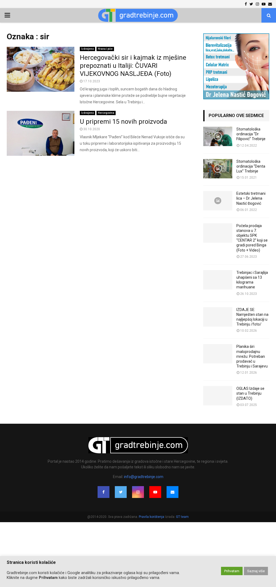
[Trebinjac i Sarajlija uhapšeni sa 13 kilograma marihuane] (217, 279)
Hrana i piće (105, 48)
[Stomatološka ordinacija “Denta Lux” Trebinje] (217, 168)
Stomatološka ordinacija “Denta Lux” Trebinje (250, 166)
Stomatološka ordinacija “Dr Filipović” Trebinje (250, 134)
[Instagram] (138, 492)
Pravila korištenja (152, 517)
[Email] (172, 492)
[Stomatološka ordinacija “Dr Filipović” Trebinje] (217, 136)
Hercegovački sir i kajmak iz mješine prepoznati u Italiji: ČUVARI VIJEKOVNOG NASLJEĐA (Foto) (133, 65)
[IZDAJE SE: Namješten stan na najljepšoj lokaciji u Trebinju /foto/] (217, 317)
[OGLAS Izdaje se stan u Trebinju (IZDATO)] (217, 395)
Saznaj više (256, 571)
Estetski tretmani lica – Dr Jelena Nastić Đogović (250, 198)
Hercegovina (106, 112)
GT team (182, 517)
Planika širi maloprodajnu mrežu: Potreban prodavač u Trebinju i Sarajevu (252, 356)
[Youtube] (155, 492)
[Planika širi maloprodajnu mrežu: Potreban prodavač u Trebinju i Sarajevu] (217, 353)
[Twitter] (121, 492)
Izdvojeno (87, 48)
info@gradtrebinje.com (143, 477)
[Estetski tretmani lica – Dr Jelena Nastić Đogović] (217, 200)
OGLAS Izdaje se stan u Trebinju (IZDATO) (250, 393)
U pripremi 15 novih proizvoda (123, 121)
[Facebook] (103, 492)
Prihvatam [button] (231, 571)
